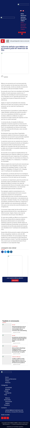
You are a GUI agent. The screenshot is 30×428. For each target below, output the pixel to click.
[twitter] (5, 252)
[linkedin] (8, 252)
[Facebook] (2, 418)
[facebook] (2, 252)
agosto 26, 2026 (16, 332)
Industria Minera (16, 356)
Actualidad (15, 346)
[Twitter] (5, 418)
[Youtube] (8, 418)
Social (13, 324)
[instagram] (11, 252)
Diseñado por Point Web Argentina (15, 426)
